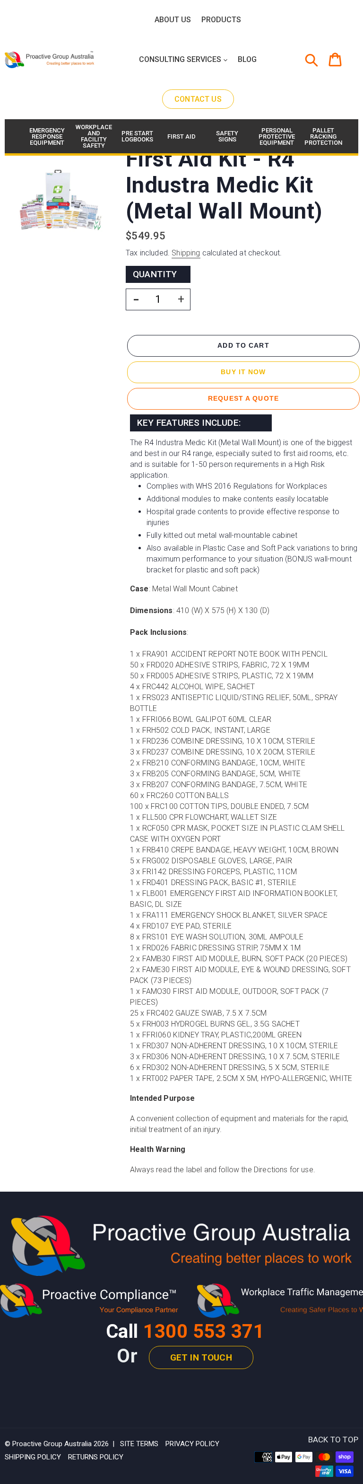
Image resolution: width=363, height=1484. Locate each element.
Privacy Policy (192, 1444)
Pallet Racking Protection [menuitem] (321, 136)
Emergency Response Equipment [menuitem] (46, 136)
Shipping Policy (33, 1457)
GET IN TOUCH (201, 1357)
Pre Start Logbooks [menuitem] (137, 136)
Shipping (186, 252)
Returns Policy (95, 1457)
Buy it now (243, 372)
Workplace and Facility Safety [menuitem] (92, 136)
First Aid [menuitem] (181, 136)
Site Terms (139, 1444)
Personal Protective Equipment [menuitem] (275, 136)
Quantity (155, 274)
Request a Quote (243, 398)
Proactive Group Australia (52, 1444)
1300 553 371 (203, 1331)
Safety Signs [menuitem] (227, 136)
